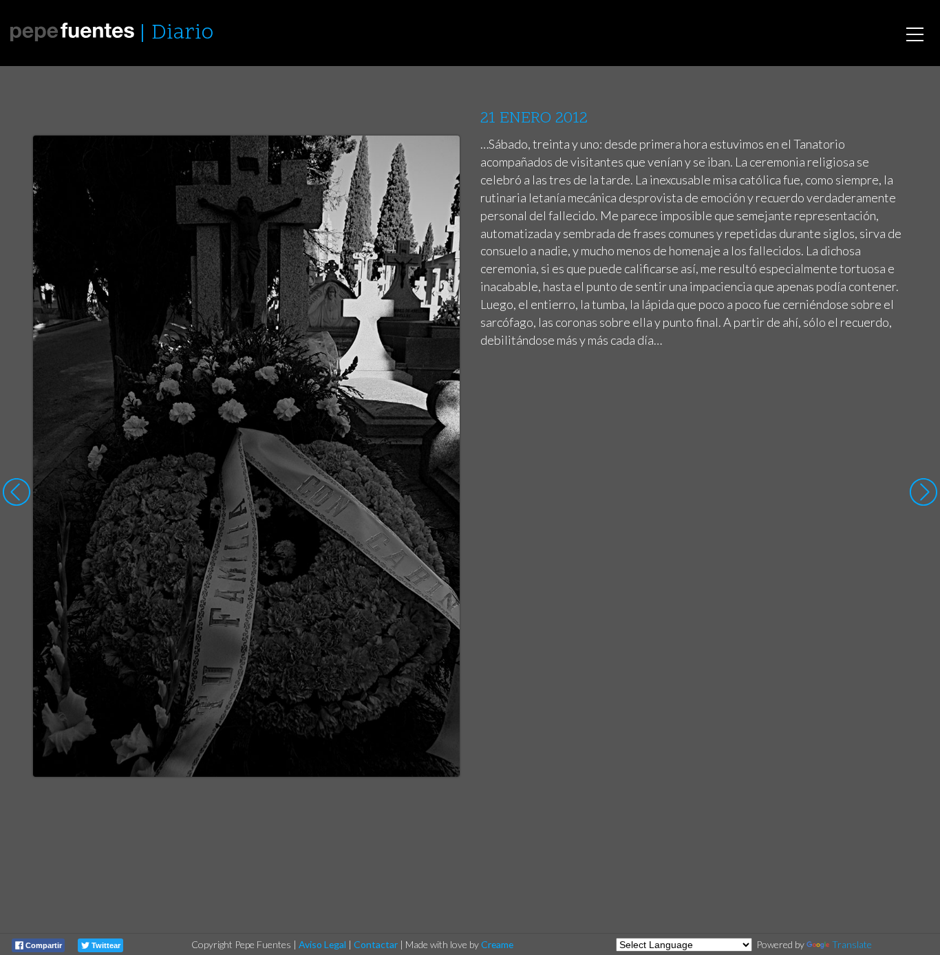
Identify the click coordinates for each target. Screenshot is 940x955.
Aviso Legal (322, 944)
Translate (852, 944)
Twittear (104, 945)
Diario (182, 33)
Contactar (376, 944)
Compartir (42, 945)
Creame (497, 944)
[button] (439, 158)
